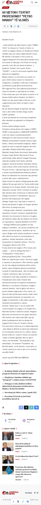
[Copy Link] (14, 26)
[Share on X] (11, 26)
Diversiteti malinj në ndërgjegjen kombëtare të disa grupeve (26, 446)
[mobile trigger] (4, 2)
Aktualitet (18, 480)
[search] (32, 2)
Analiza (17, 438)
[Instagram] (30, 420)
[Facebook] (11, 420)
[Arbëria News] (14, 2)
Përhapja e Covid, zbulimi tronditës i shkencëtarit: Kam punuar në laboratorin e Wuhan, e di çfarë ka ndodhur (18, 386)
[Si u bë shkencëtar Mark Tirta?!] (8, 459)
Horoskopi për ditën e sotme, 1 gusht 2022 (21, 392)
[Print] (18, 26)
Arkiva (5, 7)
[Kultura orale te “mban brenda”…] (8, 436)
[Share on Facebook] (7, 26)
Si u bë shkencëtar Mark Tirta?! (26, 456)
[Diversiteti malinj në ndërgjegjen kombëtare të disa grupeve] (8, 447)
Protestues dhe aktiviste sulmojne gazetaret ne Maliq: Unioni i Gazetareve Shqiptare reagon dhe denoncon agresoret (26, 472)
